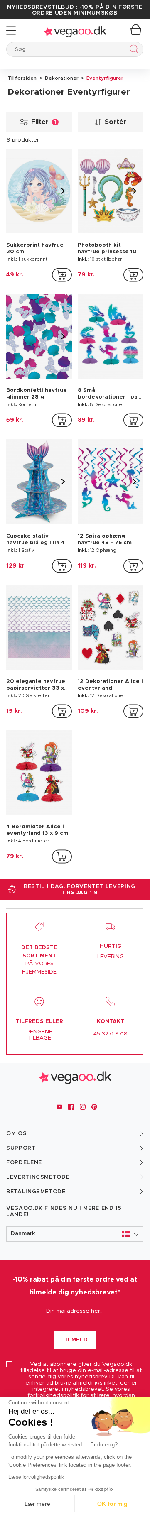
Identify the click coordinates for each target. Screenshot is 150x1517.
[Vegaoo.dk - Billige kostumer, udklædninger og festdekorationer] (75, 30)
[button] (74, 1234)
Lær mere (37, 1503)
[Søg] (132, 50)
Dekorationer (61, 78)
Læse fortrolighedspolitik (36, 1477)
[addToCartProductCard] (62, 274)
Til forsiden (22, 78)
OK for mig (112, 1503)
